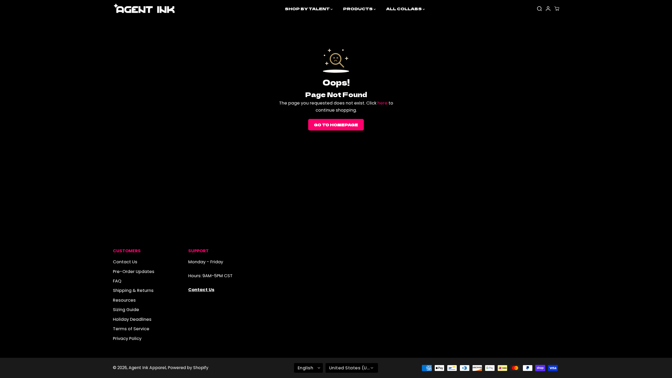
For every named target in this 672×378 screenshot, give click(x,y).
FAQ (117, 281)
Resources (124, 300)
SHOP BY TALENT (307, 8)
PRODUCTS (358, 8)
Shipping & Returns (133, 290)
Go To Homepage (336, 124)
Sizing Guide (126, 310)
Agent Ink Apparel (147, 367)
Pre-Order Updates (133, 272)
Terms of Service (131, 329)
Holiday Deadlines (132, 319)
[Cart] (556, 8)
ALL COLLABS (404, 8)
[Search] (539, 8)
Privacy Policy (127, 338)
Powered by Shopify (188, 367)
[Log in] (548, 8)
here (382, 103)
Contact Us (125, 262)
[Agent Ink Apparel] (144, 8)
